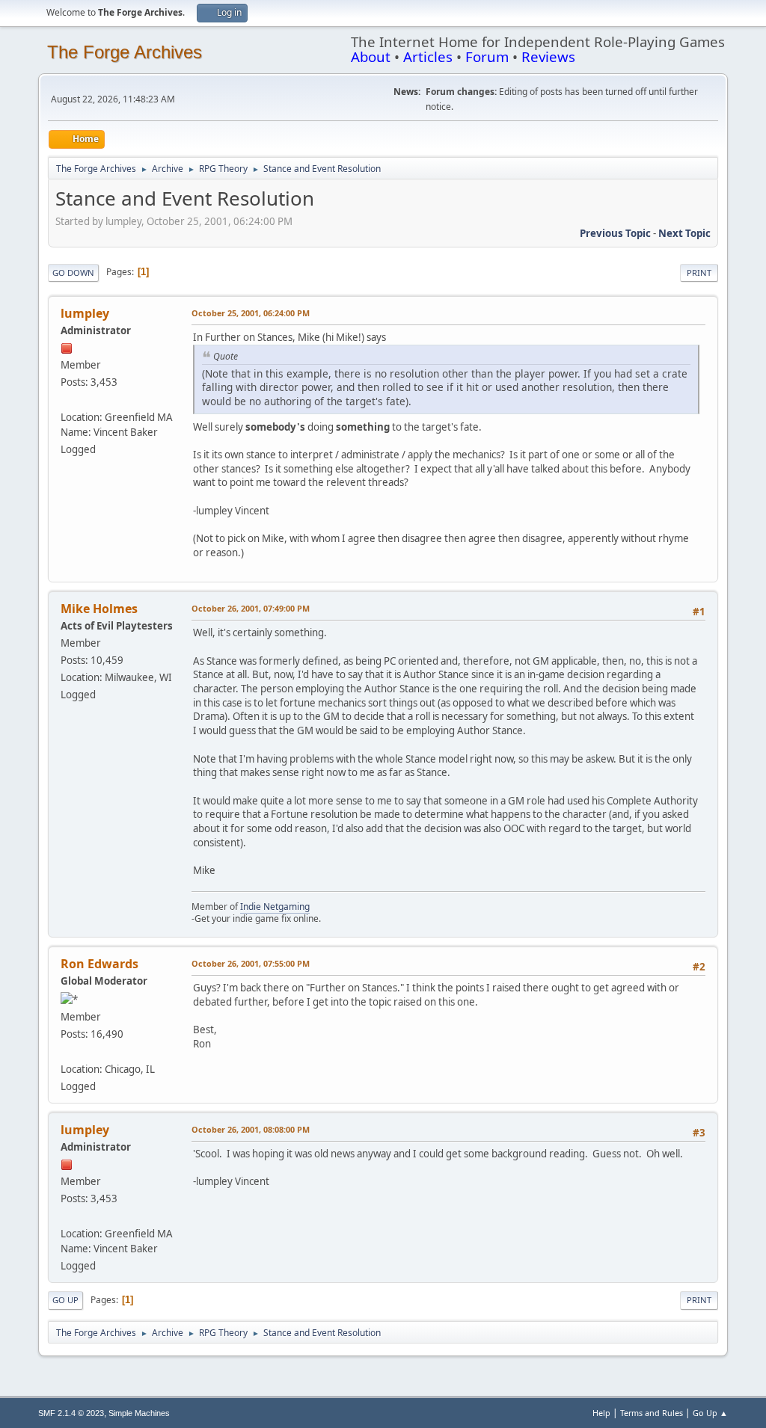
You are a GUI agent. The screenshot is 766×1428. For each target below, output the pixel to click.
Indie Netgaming (275, 906)
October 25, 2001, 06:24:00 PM (251, 312)
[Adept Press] (67, 1051)
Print (699, 272)
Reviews (548, 56)
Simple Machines (139, 1413)
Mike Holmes (99, 608)
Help (601, 1412)
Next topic (684, 233)
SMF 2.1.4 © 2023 (71, 1413)
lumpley (85, 313)
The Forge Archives (124, 52)
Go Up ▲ (710, 1412)
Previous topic (615, 233)
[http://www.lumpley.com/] (67, 399)
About (370, 56)
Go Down (73, 272)
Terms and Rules (651, 1412)
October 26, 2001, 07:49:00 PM (251, 608)
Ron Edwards (99, 963)
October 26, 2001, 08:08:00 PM (251, 1129)
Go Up (65, 1299)
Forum (487, 56)
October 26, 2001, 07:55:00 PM (251, 963)
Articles (428, 56)
